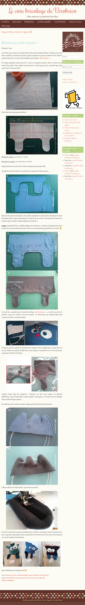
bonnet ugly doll (39, 578)
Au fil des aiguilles (44, 22)
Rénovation (16, 22)
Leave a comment (8, 580)
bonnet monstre (19, 578)
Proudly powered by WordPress (31, 600)
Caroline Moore (58, 600)
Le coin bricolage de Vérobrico (42, 10)
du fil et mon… (44, 58)
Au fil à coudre (11, 575)
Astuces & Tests (75, 22)
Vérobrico (5, 22)
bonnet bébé (10, 578)
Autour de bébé (33, 575)
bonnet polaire (29, 578)
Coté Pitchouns (60, 22)
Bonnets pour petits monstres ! (20, 42)
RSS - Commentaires (70, 82)
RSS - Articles (68, 80)
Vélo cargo (6, 26)
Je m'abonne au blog (67, 72)
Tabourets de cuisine (70, 120)
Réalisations (29, 22)
